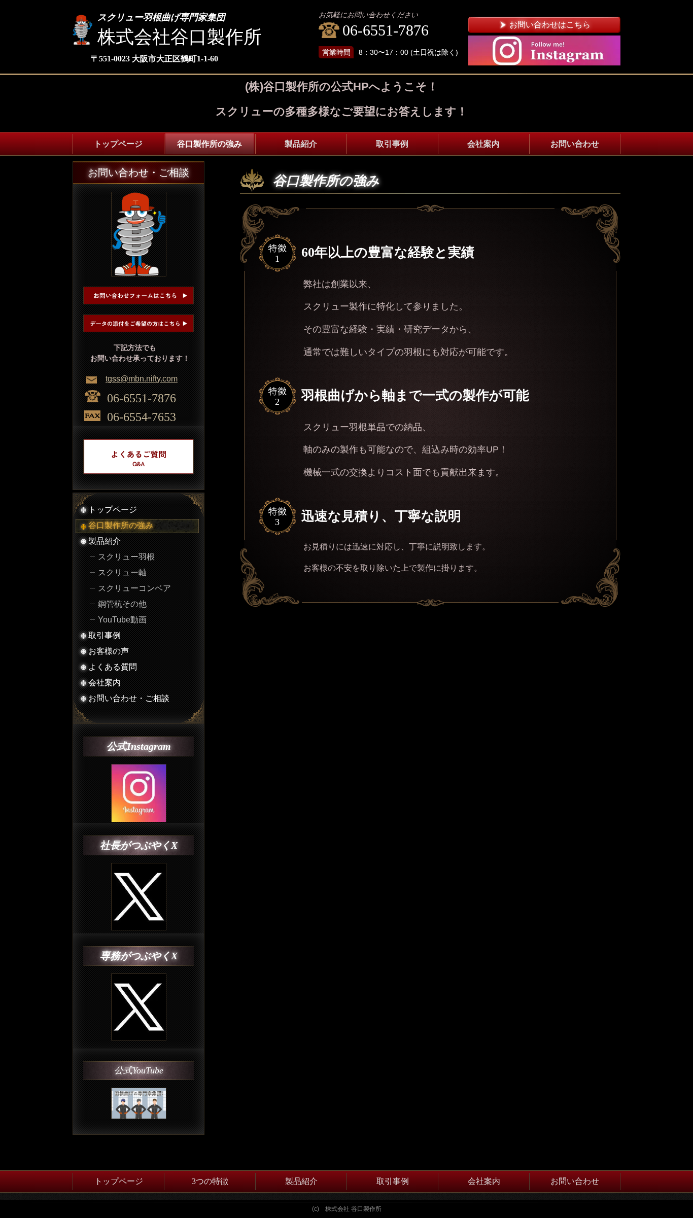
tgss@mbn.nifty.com (142, 378)
